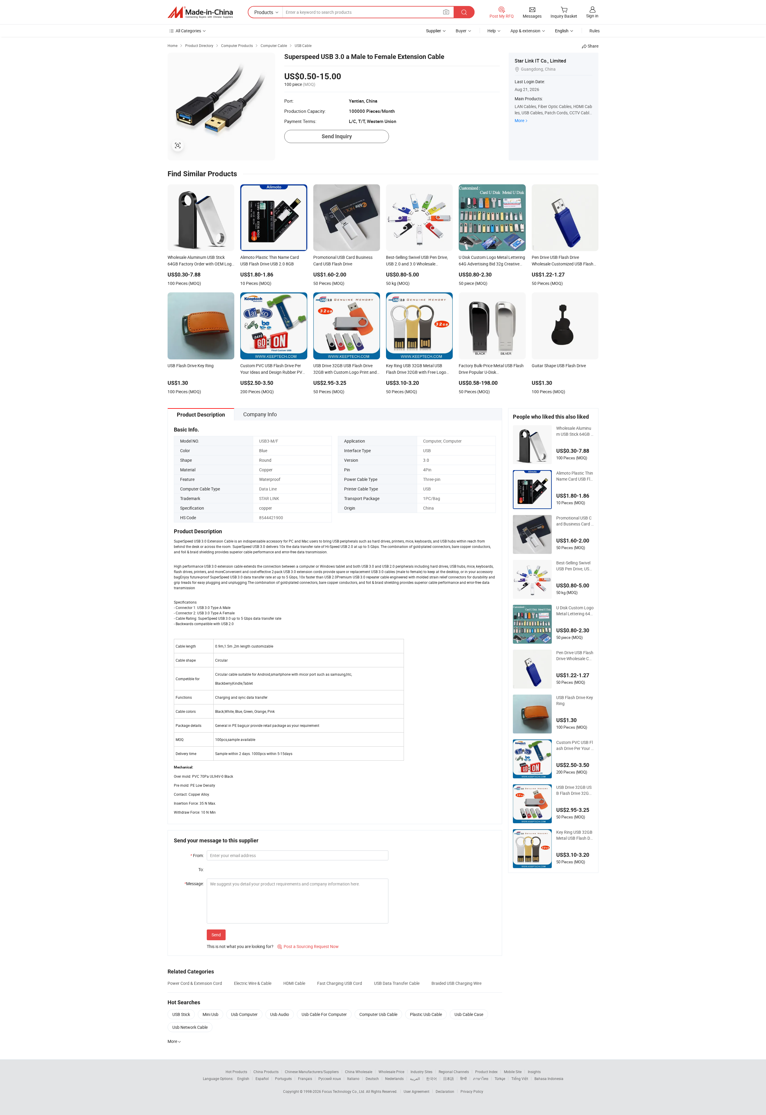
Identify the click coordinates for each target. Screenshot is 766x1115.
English (243, 1078)
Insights (534, 1071)
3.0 (426, 460)
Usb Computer (244, 1014)
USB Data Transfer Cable (397, 983)
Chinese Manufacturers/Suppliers (312, 1071)
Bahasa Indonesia (548, 1078)
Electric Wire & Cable (252, 983)
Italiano (353, 1078)
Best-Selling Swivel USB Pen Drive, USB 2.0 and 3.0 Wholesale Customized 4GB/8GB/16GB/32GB (574, 566)
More (519, 120)
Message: (194, 883)
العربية (415, 1078)
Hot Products (236, 1071)
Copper (266, 470)
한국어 (431, 1078)
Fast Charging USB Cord (339, 983)
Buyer (461, 31)
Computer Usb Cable (378, 1014)
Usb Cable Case (469, 1014)
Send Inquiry (337, 136)
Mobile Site (513, 1071)
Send (216, 935)
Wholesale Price (391, 1071)
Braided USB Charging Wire (456, 983)
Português (283, 1078)
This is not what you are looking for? (240, 946)
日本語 (448, 1078)
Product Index (486, 1071)
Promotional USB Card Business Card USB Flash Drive (575, 521)
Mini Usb (210, 1014)
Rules (594, 31)
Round (265, 460)
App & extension (525, 31)
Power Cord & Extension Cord (195, 983)
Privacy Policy (471, 1091)
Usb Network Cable (190, 1027)
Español (262, 1078)
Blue (263, 450)
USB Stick (181, 1014)
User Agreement (416, 1091)
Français (305, 1078)
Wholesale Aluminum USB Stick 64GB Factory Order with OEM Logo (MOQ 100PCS (574, 431)
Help (491, 31)
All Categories (188, 31)
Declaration (445, 1091)
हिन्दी (463, 1078)
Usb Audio (279, 1014)
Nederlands (394, 1078)
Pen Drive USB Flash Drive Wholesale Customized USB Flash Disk (574, 656)
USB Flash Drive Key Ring (574, 700)
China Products (266, 1071)
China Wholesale (358, 1071)
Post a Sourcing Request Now (308, 946)
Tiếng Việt (519, 1078)
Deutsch (372, 1078)
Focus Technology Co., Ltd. (344, 1091)
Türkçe (500, 1078)
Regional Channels (454, 1071)
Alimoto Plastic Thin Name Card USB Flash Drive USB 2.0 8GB (574, 476)
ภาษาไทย (480, 1078)
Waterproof (269, 479)
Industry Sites (421, 1071)
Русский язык (329, 1078)
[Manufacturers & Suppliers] (200, 12)
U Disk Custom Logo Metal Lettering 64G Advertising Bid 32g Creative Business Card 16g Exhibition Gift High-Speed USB (575, 611)
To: (201, 869)
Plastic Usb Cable (426, 1014)
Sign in (592, 16)
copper (265, 508)
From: (197, 855)
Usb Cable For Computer (324, 1014)
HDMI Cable (294, 983)
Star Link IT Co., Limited (540, 60)
